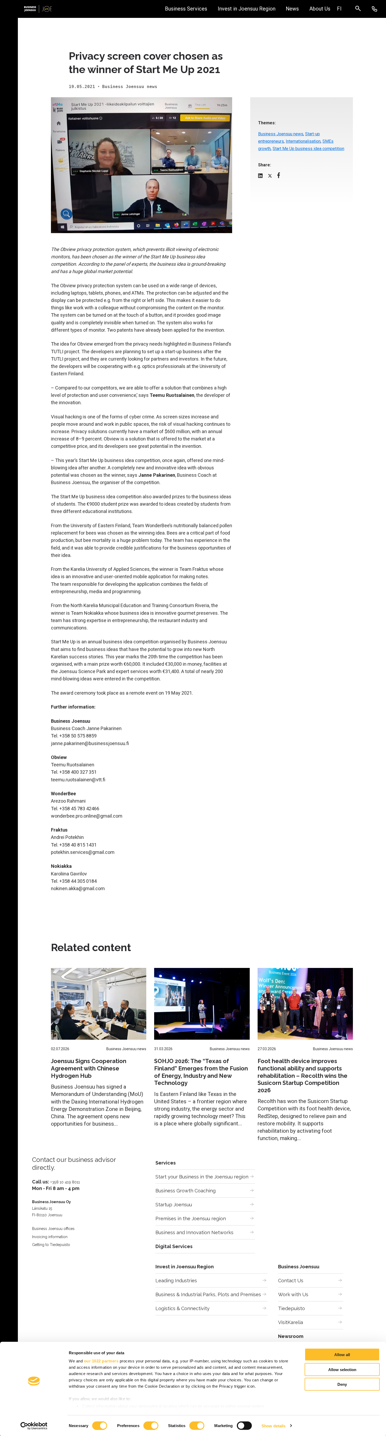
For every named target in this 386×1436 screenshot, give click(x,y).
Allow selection (342, 1369)
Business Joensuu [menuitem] (298, 1266)
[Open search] (360, 9)
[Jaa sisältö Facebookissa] (278, 176)
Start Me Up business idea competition (308, 148)
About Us (319, 9)
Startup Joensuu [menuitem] (173, 1204)
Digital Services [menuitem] (173, 1246)
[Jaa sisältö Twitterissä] (270, 176)
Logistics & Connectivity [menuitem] (182, 1308)
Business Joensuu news (280, 133)
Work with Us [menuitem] (293, 1294)
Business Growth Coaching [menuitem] (185, 1190)
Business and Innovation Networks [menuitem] (194, 1232)
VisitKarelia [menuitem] (290, 1322)
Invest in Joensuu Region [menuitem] (184, 1266)
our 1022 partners (101, 1361)
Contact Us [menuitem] (290, 1280)
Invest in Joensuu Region (246, 9)
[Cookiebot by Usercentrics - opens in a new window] (34, 1426)
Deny (342, 1384)
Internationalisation (303, 141)
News (292, 9)
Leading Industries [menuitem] (176, 1280)
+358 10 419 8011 (65, 1182)
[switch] (150, 1425)
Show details (273, 1425)
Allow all (342, 1354)
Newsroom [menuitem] (291, 1336)
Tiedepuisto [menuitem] (291, 1308)
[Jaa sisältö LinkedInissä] (260, 176)
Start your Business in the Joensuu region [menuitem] (201, 1176)
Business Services (186, 9)
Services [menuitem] (165, 1163)
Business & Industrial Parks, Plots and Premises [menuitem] (208, 1294)
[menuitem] (339, 9)
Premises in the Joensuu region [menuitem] (190, 1218)
